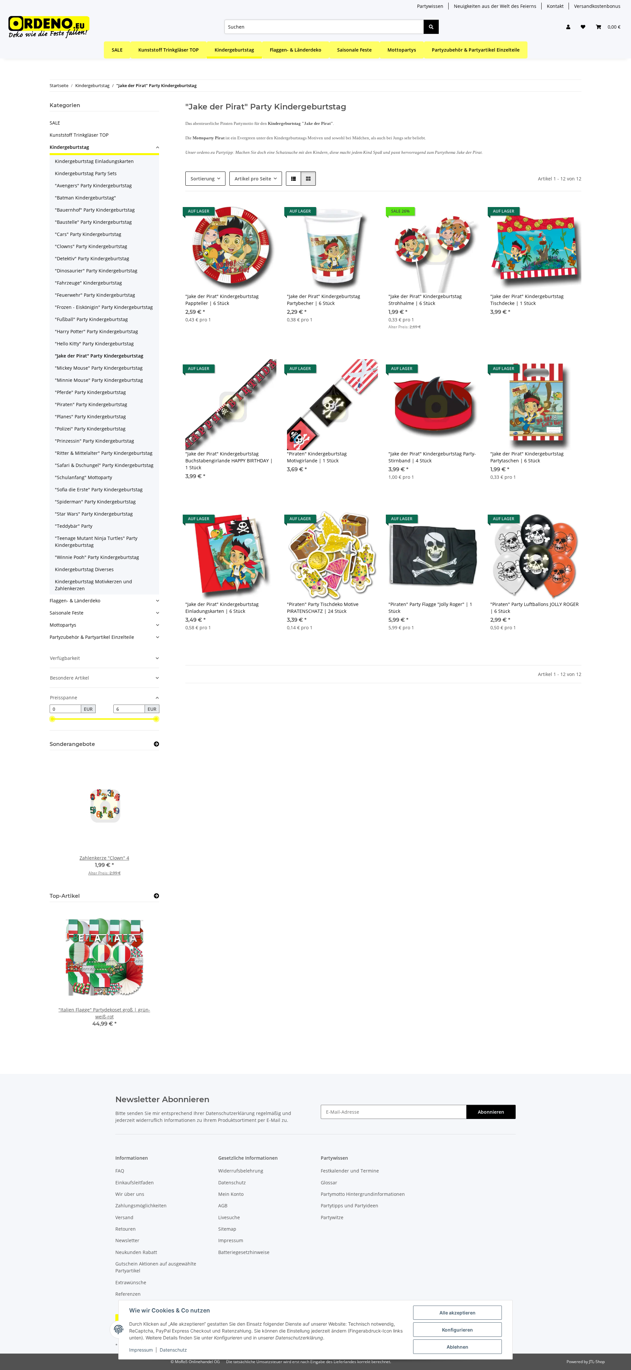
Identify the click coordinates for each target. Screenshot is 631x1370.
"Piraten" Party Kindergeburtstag (91, 404)
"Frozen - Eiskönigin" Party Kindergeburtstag (104, 307)
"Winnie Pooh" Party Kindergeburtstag (97, 557)
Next (142, 820)
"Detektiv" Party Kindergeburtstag (92, 258)
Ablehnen (457, 1347)
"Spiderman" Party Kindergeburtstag (95, 502)
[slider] (52, 719)
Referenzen (128, 1294)
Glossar (329, 1182)
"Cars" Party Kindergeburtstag (88, 234)
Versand (124, 1217)
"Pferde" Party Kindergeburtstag (90, 392)
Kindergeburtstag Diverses (84, 569)
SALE (55, 123)
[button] (568, 26)
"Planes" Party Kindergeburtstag (90, 416)
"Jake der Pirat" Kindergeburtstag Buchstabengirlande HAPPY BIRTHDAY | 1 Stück (229, 461)
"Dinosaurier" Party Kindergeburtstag (96, 270)
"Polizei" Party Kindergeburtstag (90, 429)
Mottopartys (63, 625)
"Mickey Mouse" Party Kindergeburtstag (99, 368)
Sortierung (203, 178)
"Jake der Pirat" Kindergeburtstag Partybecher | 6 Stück (323, 299)
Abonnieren (491, 1112)
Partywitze (332, 1217)
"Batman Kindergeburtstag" (85, 198)
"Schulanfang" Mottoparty (83, 477)
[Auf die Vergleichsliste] (248, 213)
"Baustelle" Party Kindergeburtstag (93, 222)
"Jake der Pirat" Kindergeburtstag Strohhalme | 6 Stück (425, 299)
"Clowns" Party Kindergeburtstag (91, 246)
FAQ (119, 1171)
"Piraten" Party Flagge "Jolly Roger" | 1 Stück (430, 607)
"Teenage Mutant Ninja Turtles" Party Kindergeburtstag (96, 541)
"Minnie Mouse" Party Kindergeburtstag (99, 380)
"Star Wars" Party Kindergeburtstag (94, 514)
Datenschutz (173, 1350)
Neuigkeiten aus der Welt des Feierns (495, 6)
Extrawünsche (130, 1282)
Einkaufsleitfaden (134, 1182)
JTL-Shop (597, 1361)
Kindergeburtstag (69, 147)
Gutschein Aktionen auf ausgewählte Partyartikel (155, 1267)
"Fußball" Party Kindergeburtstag (91, 319)
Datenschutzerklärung (230, 1113)
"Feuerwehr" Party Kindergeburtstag (95, 295)
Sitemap (227, 1229)
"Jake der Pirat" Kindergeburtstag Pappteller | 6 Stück (222, 299)
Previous (65, 820)
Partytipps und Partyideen (349, 1205)
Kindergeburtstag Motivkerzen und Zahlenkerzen (93, 585)
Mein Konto (231, 1194)
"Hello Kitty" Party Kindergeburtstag (94, 343)
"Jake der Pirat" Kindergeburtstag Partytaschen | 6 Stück (527, 457)
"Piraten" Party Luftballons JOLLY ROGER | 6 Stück (534, 607)
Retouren (125, 1229)
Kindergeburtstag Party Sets (86, 173)
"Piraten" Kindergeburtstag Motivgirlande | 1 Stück (317, 457)
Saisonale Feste (66, 613)
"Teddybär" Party (73, 526)
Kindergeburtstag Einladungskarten (94, 161)
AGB (222, 1205)
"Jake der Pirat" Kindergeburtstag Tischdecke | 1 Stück (527, 299)
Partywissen (430, 6)
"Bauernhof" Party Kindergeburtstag (95, 210)
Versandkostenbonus (597, 6)
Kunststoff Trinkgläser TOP (79, 135)
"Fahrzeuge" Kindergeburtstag (88, 283)
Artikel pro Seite (253, 178)
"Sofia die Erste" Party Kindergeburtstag (99, 489)
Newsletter (127, 1240)
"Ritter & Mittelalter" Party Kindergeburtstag (103, 453)
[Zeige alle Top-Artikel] (156, 896)
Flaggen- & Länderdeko (75, 600)
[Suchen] (431, 27)
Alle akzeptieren (457, 1312)
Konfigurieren (457, 1330)
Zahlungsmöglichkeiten (141, 1205)
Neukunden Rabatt (136, 1252)
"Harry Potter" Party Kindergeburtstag (96, 331)
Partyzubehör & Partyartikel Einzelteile (92, 637)
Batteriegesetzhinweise (243, 1252)
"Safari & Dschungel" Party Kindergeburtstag (104, 465)
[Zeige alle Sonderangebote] (156, 744)
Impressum (141, 1350)
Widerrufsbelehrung (240, 1171)
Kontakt (555, 6)
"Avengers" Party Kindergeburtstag (93, 185)
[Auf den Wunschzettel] (265, 213)
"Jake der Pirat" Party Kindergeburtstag (99, 356)
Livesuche (229, 1217)
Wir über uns (129, 1194)
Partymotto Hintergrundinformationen (363, 1194)
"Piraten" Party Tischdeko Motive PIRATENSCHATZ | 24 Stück (323, 607)
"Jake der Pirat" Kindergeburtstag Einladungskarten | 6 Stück (222, 607)
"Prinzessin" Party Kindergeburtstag (94, 441)
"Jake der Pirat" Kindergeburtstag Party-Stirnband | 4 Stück (432, 457)
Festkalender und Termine (350, 1171)
